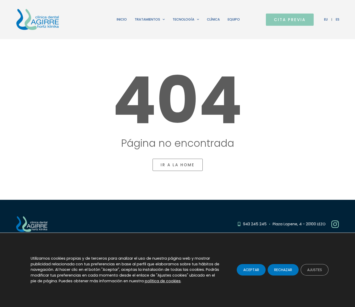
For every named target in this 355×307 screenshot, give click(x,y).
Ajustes (314, 270)
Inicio (122, 19)
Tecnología (183, 19)
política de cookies (163, 281)
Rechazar (283, 270)
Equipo (234, 19)
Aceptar (251, 270)
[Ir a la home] (53, 19)
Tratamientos (147, 19)
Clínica (213, 19)
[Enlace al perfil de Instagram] (335, 224)
